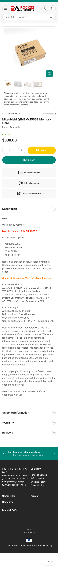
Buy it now (29, 159)
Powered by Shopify (43, 545)
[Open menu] (5, 8)
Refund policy (37, 478)
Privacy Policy (37, 485)
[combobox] (29, 17)
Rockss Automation (11, 127)
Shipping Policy (38, 481)
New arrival (7, 502)
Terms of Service (38, 474)
